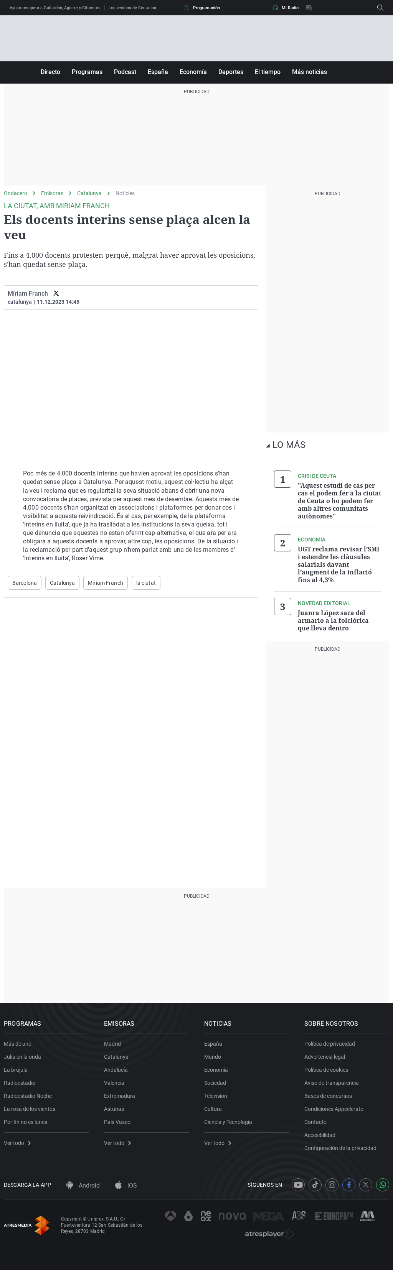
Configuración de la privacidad (340, 1148)
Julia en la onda (22, 1057)
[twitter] (56, 294)
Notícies (125, 193)
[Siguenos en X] (365, 1184)
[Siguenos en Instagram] (332, 1184)
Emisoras (52, 193)
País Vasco (117, 1122)
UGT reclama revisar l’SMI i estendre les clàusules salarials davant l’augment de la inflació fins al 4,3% (338, 564)
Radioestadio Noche (28, 1096)
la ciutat (146, 583)
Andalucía (116, 1070)
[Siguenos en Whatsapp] (382, 1184)
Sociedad (215, 1083)
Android (88, 1185)
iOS (131, 1185)
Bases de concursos (328, 1096)
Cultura (213, 1109)
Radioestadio (19, 1083)
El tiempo (268, 72)
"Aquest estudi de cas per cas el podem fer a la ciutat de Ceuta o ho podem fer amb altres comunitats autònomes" (339, 500)
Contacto (315, 1122)
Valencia (114, 1083)
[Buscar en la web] (380, 7)
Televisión (215, 1096)
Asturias (114, 1109)
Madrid (112, 1044)
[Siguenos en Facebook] (348, 1184)
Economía (193, 72)
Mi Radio (290, 7)
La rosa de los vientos (29, 1109)
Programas (87, 72)
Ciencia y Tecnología (228, 1122)
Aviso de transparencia (331, 1083)
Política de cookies (326, 1070)
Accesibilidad (319, 1135)
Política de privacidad (329, 1044)
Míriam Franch (28, 293)
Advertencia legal (324, 1057)
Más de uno (17, 1044)
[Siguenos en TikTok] (315, 1184)
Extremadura (119, 1096)
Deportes (230, 72)
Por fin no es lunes (25, 1122)
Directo (50, 72)
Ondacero (15, 193)
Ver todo (14, 1143)
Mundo (212, 1057)
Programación (206, 7)
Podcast (125, 72)
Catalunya (89, 193)
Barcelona (24, 583)
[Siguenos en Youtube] (298, 1184)
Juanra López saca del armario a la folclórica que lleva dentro (333, 620)
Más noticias (309, 72)
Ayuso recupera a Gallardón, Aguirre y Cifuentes (55, 8)
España (158, 72)
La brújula (16, 1070)
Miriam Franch (105, 583)
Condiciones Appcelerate (333, 1109)
